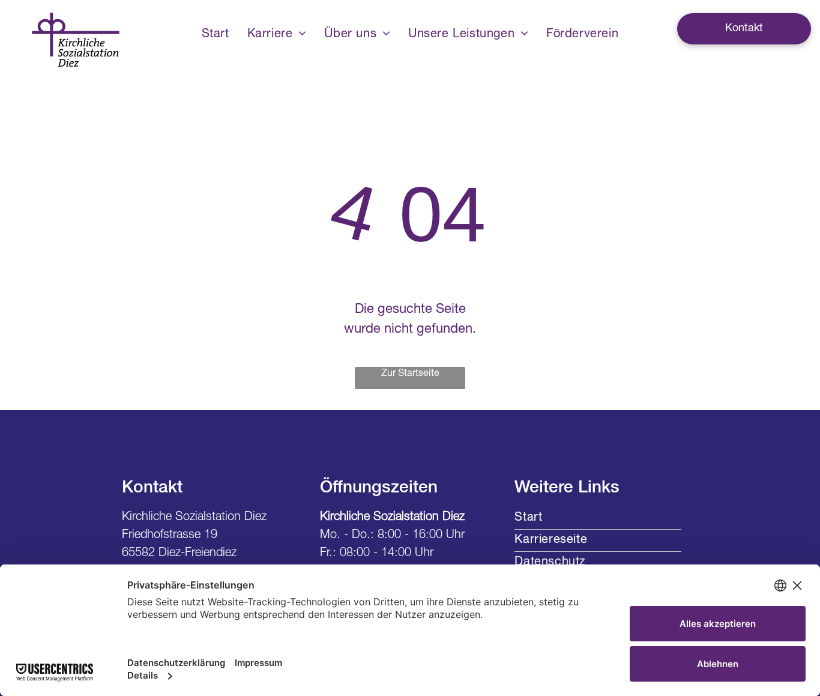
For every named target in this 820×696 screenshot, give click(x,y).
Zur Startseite (410, 374)
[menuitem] (215, 34)
